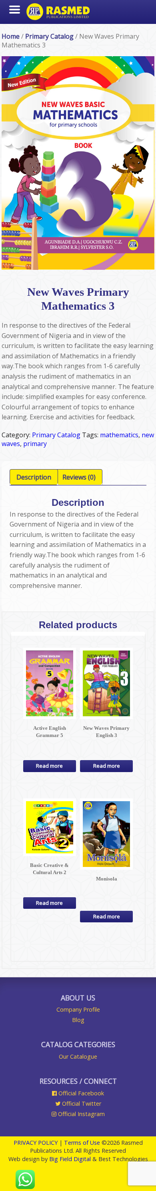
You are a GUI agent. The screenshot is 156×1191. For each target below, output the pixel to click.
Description (33, 477)
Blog (78, 1020)
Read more (49, 765)
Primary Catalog (49, 36)
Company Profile (78, 1009)
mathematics (119, 434)
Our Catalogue (78, 1056)
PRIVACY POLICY (36, 1142)
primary (35, 443)
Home (11, 36)
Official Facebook (80, 1093)
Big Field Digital (70, 1159)
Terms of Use (82, 1142)
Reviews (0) (79, 477)
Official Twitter (80, 1103)
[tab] (34, 477)
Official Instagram (80, 1114)
